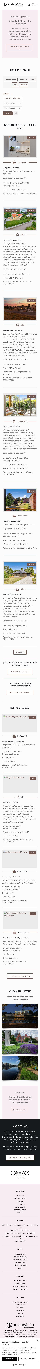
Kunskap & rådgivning (20, 1302)
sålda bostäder (20, 1265)
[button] (20, 1364)
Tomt (14, 84)
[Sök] (29, 4)
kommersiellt (20, 1241)
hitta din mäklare (20, 1289)
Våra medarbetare (20, 1257)
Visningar (23, 84)
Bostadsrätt (11, 80)
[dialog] (20, 1353)
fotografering (20, 1210)
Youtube (20, 1313)
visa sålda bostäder (20, 976)
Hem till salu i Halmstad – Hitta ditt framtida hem (20, 1226)
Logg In (32, 4)
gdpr (20, 1268)
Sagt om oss (20, 1262)
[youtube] (27, 1173)
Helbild (8, 113)
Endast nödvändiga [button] (28, 1359)
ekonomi (20, 1201)
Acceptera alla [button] (10, 1359)
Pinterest (20, 1316)
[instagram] (17, 1173)
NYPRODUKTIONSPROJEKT (20, 692)
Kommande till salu (20, 672)
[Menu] (37, 4)
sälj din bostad (20, 1198)
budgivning (20, 1204)
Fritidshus (23, 80)
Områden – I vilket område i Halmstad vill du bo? (20, 1237)
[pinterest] (22, 1173)
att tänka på (20, 1207)
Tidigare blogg (20, 1305)
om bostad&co (20, 1254)
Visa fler (20, 652)
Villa (32, 80)
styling (20, 1213)
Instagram (20, 1310)
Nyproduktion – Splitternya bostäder (20, 1233)
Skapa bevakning (13, 98)
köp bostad (20, 1196)
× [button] (37, 1341)
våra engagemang (20, 1260)
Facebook (20, 1307)
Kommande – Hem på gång (20, 1230)
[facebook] (13, 1173)
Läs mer (15, 1355)
